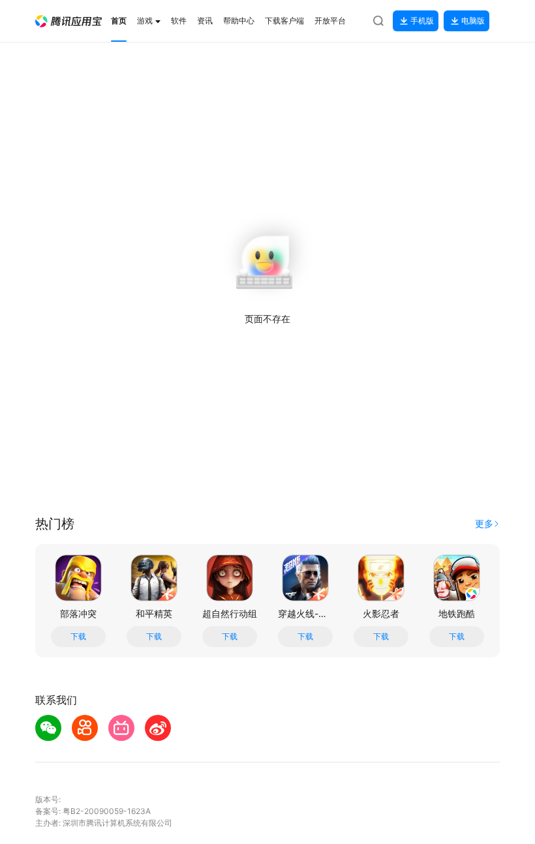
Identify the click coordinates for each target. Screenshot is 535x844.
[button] (68, 21)
